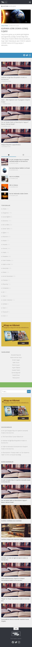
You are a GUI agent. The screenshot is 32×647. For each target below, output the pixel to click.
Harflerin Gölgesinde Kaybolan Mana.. (12, 539)
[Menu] (30, 2)
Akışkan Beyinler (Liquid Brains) (10, 145)
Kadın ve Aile (6, 264)
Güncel (5, 248)
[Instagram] (30, 55)
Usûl (4, 316)
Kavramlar (6, 268)
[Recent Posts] (23, 155)
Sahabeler (6, 288)
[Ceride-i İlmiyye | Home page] (5, 2)
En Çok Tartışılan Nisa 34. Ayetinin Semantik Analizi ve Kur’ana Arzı (19, 160)
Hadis (4, 252)
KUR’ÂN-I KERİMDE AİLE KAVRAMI (11, 521)
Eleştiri (5, 240)
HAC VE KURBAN (14, 176)
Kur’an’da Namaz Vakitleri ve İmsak (19, 168)
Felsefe (5, 244)
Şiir (4, 292)
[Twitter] (27, 55)
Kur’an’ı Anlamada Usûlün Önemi (18, 193)
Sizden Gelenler (7, 300)
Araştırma (4, 25)
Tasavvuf (5, 312)
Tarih (4, 308)
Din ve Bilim (6, 225)
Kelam (4, 272)
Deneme (5, 221)
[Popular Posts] (8, 155)
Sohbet (5, 304)
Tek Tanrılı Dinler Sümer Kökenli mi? (13, 436)
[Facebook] (24, 55)
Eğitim (4, 232)
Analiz (4, 209)
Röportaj (5, 284)
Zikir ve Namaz (13, 185)
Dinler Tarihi (6, 228)
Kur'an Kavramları (8, 276)
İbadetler (5, 256)
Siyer (4, 296)
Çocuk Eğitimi (6, 217)
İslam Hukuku (7, 260)
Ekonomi (5, 236)
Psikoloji (5, 280)
